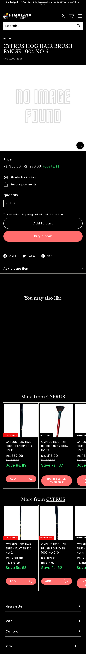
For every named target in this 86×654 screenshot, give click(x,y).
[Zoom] (80, 145)
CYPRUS (55, 396)
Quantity (10, 195)
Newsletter (43, 606)
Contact (43, 631)
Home (7, 38)
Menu (43, 620)
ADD (13, 380)
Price (7, 159)
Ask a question (15, 268)
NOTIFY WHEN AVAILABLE (56, 480)
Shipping (27, 214)
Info (41, 646)
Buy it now (43, 236)
